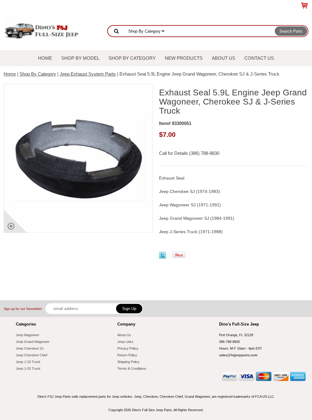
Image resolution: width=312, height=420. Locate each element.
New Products (184, 58)
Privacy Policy (127, 348)
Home (45, 58)
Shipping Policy (128, 362)
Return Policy (127, 355)
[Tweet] (162, 257)
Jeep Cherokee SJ (30, 348)
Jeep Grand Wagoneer (33, 341)
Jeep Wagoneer (27, 335)
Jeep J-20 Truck (28, 368)
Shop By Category (132, 58)
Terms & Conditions (131, 368)
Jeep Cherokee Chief (31, 355)
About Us (223, 58)
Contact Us (259, 58)
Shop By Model (80, 58)
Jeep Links (125, 341)
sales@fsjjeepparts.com (238, 355)
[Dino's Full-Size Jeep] (42, 27)
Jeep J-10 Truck (28, 362)
